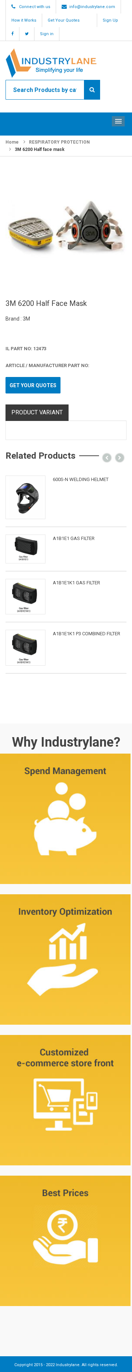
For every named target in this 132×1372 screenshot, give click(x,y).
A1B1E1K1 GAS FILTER (76, 582)
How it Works (23, 20)
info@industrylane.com (92, 6)
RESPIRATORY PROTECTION (59, 142)
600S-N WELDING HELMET (81, 479)
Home (12, 142)
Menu (118, 121)
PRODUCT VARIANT (37, 412)
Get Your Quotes (64, 20)
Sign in (47, 34)
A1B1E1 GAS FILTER (74, 538)
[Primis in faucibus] (25, 497)
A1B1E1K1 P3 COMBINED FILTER (86, 633)
